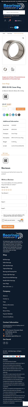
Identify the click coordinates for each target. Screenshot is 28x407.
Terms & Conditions (8, 317)
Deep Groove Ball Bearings (10, 277)
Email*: (3, 208)
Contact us (6, 299)
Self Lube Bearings (8, 265)
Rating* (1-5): (4, 187)
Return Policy (6, 311)
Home (4, 33)
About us (5, 296)
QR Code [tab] (5, 153)
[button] (4, 31)
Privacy (5, 308)
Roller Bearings (7, 262)
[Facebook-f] (4, 343)
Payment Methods (7, 314)
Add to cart (20, 109)
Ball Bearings (6, 259)
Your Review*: (5, 193)
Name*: (3, 201)
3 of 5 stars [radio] (6, 190)
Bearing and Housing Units (10, 271)
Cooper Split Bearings (9, 274)
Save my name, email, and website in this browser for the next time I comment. (14, 215)
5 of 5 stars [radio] (11, 190)
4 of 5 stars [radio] (9, 190)
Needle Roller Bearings (9, 280)
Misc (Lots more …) (8, 286)
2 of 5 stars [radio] (4, 190)
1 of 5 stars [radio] (2, 190)
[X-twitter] (7, 343)
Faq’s (4, 302)
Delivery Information (8, 305)
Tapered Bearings (7, 268)
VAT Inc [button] (12, 27)
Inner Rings (9, 33)
